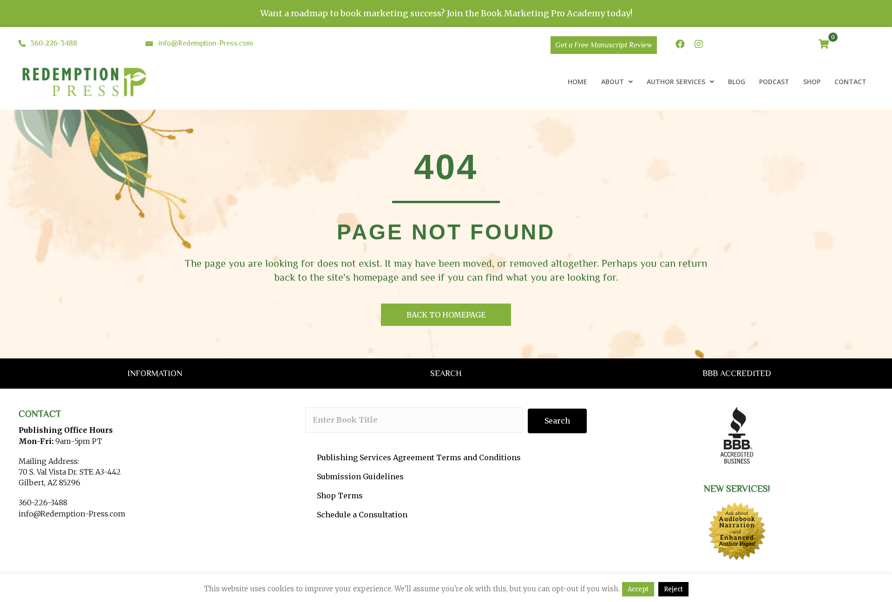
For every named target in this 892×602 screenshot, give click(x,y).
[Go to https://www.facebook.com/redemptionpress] (680, 45)
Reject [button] (673, 589)
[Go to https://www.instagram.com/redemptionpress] (698, 45)
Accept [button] (638, 589)
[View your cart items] (824, 45)
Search (557, 420)
